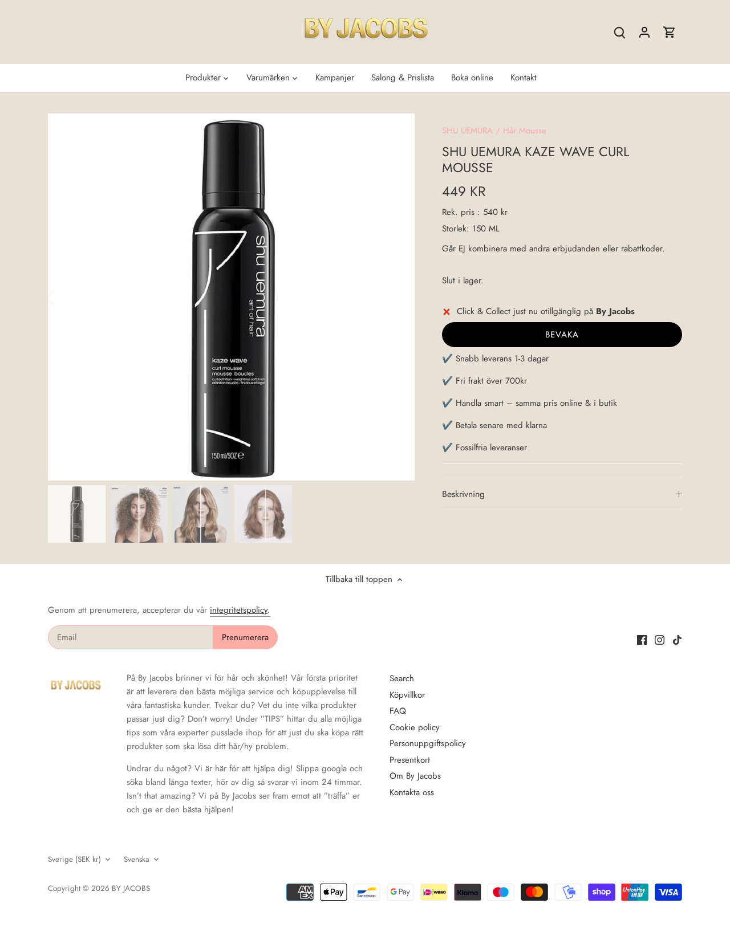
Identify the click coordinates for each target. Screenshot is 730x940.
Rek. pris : (461, 212)
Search (402, 678)
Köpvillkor (407, 695)
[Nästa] (397, 297)
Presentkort (410, 760)
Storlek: (455, 228)
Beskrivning (463, 493)
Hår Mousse (524, 130)
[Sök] (619, 32)
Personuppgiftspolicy (428, 743)
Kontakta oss (412, 792)
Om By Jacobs (415, 776)
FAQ (398, 711)
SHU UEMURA (467, 130)
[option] (231, 297)
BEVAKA (562, 334)
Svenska (136, 859)
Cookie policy (415, 727)
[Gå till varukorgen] (669, 32)
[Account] (644, 32)
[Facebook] (642, 639)
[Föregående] (65, 297)
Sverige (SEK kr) (74, 859)
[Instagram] (659, 639)
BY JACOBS (131, 888)
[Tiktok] (677, 639)
